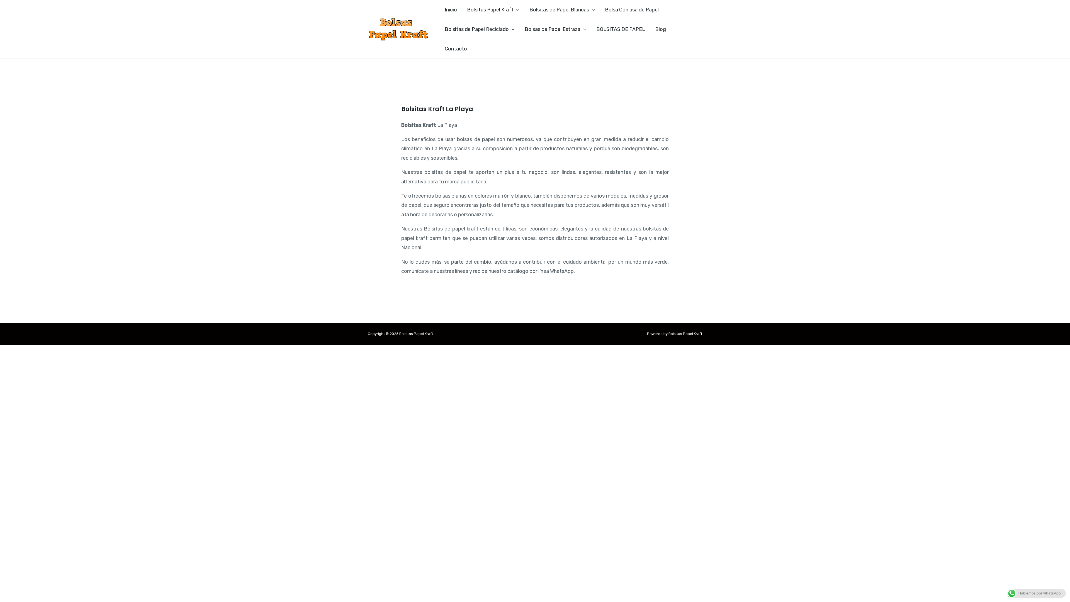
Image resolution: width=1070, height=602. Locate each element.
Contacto (456, 49)
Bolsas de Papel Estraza (552, 29)
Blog (660, 29)
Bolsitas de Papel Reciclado (477, 29)
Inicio (451, 10)
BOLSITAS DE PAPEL (620, 29)
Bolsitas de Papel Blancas (559, 10)
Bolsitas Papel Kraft (490, 10)
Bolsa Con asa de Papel (632, 10)
